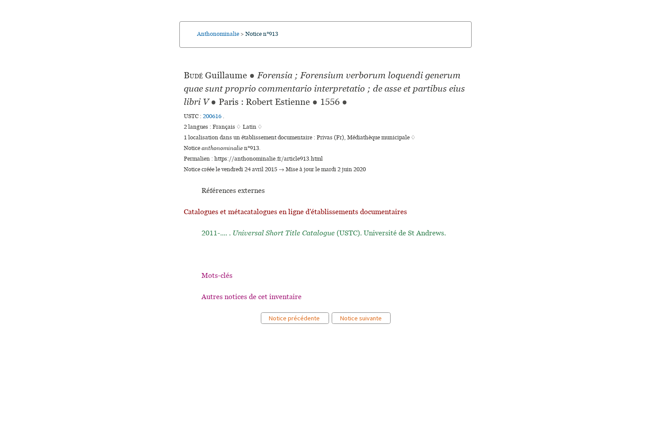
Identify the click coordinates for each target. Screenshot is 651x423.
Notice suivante (361, 318)
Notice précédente (295, 318)
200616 (213, 116)
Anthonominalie (218, 34)
